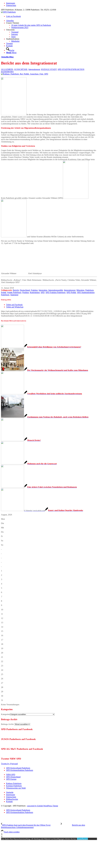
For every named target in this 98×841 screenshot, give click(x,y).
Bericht (16, 290)
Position (25, 292)
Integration (43, 290)
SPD (43, 292)
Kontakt (9, 801)
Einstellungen (82, 839)
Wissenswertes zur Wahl (16, 788)
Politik (3, 292)
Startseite (9, 792)
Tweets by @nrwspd (9, 764)
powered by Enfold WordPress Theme (42, 806)
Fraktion (34, 290)
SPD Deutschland (13, 777)
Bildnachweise (12, 799)
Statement (14, 295)
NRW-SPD (10, 774)
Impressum (10, 3)
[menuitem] (51, 3)
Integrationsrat (34, 69)
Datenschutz (11, 5)
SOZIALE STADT (49, 69)
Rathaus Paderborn (13, 783)
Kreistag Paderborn (14, 786)
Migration (80, 290)
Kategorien (5, 714)
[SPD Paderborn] (8, 12)
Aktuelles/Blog (7, 57)
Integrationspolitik (55, 290)
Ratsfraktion (35, 292)
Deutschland (25, 290)
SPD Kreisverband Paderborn (18, 768)
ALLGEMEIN (7, 69)
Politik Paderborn (14, 292)
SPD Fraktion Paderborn (55, 292)
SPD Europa (11, 779)
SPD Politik (71, 292)
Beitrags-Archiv (7, 724)
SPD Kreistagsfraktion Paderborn (19, 770)
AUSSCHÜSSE (20, 69)
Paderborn (89, 290)
